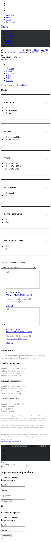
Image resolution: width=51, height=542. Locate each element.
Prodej (9, 33)
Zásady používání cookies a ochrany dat (11, 441)
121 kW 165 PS (14, 166)
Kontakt (9, 43)
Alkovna (11, 108)
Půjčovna (10, 36)
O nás (8, 17)
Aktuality (10, 15)
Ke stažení (10, 22)
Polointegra (12, 110)
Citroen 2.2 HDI (14, 137)
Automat (11, 195)
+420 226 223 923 (40, 50)
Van (9, 113)
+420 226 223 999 (37, 52)
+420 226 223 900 (15, 52)
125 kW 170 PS (14, 169)
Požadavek (6, 501)
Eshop (9, 40)
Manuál (10, 193)
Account (9, 45)
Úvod (8, 31)
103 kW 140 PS (14, 163)
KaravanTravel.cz (19, 446)
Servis (8, 38)
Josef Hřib (42, 446)
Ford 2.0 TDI (13, 139)
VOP (8, 20)
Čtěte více (10, 306)
